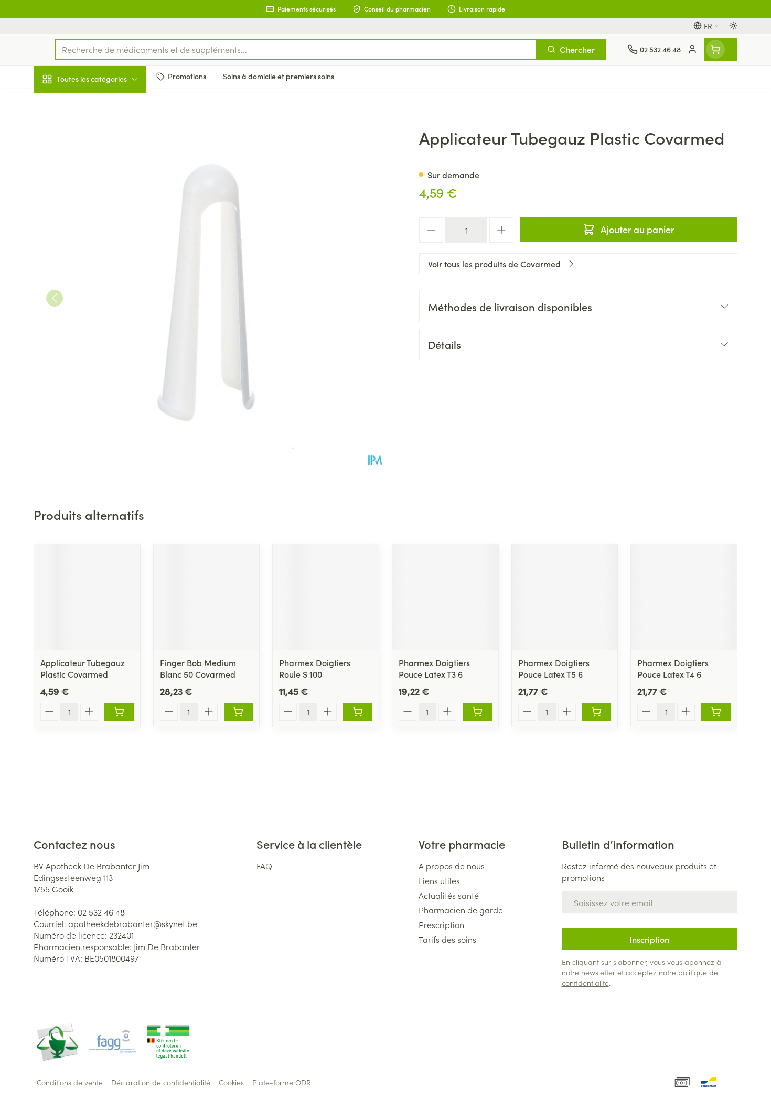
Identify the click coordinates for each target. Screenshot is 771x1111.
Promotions (63, 103)
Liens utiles (439, 880)
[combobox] (296, 49)
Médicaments (100, 362)
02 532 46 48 (101, 912)
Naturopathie (100, 265)
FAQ (264, 866)
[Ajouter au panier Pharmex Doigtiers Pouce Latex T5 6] (597, 712)
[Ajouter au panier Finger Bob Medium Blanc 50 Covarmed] (238, 712)
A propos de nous (452, 866)
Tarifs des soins (447, 939)
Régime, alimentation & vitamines (100, 173)
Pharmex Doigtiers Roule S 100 (314, 668)
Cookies (231, 1082)
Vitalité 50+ (100, 236)
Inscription (649, 939)
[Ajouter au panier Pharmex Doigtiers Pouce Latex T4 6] (716, 712)
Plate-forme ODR (281, 1082)
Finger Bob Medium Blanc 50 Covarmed (198, 668)
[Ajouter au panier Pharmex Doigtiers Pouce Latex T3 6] (477, 712)
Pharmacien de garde (461, 910)
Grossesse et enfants (100, 206)
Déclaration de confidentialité (160, 1082)
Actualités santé (449, 895)
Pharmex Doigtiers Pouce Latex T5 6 (554, 668)
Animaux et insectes (100, 332)
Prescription (441, 924)
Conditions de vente (70, 1082)
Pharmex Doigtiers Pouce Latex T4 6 (673, 668)
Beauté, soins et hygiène (100, 136)
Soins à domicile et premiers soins (100, 300)
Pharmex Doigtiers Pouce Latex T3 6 (434, 668)
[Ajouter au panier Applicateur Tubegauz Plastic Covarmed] (119, 712)
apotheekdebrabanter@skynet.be (132, 923)
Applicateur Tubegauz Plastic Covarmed (82, 668)
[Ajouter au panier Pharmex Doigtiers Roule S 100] (357, 712)
